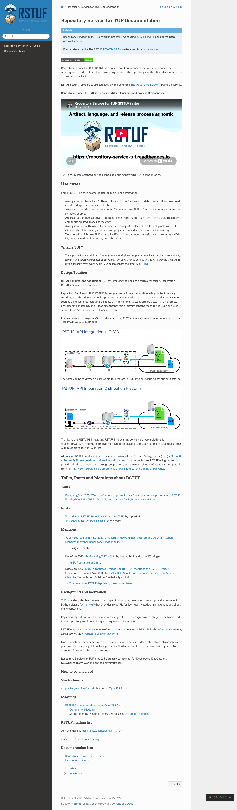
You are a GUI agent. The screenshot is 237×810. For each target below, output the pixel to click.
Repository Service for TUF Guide (22, 46)
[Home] (62, 6)
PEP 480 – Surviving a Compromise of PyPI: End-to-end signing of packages (118, 468)
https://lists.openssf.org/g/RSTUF (102, 730)
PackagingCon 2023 (77, 495)
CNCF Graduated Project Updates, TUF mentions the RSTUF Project (127, 569)
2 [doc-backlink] (65, 773)
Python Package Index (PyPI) (101, 633)
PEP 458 (144, 629)
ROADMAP (110, 49)
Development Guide (14, 51)
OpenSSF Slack (118, 688)
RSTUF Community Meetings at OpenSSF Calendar (96, 705)
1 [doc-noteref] (142, 263)
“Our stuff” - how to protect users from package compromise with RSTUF (135, 495)
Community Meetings (82, 709)
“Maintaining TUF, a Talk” (100, 556)
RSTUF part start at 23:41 (85, 562)
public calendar (139, 713)
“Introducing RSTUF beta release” (85, 520)
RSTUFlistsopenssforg (84, 739)
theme (96, 803)
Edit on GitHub (172, 7)
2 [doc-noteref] (82, 633)
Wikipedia (75, 768)
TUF (146, 264)
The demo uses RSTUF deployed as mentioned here (100, 583)
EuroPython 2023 (76, 499)
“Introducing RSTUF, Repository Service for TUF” (95, 516)
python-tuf (87, 604)
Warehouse (165, 629)
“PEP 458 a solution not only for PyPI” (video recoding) (121, 499)
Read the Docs (124, 803)
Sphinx (78, 803)
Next (174, 784)
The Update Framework (145, 84)
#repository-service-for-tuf (77, 688)
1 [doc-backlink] (65, 768)
